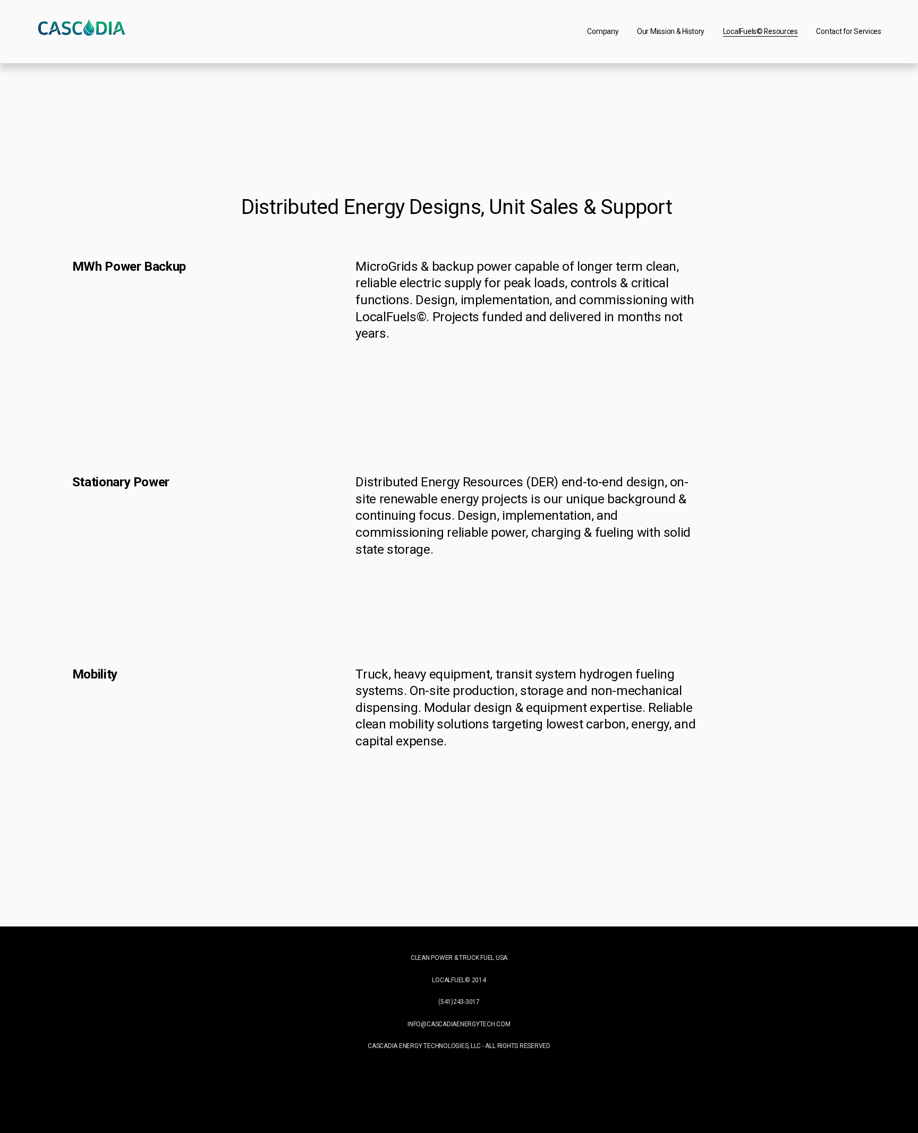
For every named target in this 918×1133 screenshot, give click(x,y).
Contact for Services (848, 31)
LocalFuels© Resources (760, 31)
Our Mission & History (670, 31)
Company (602, 31)
